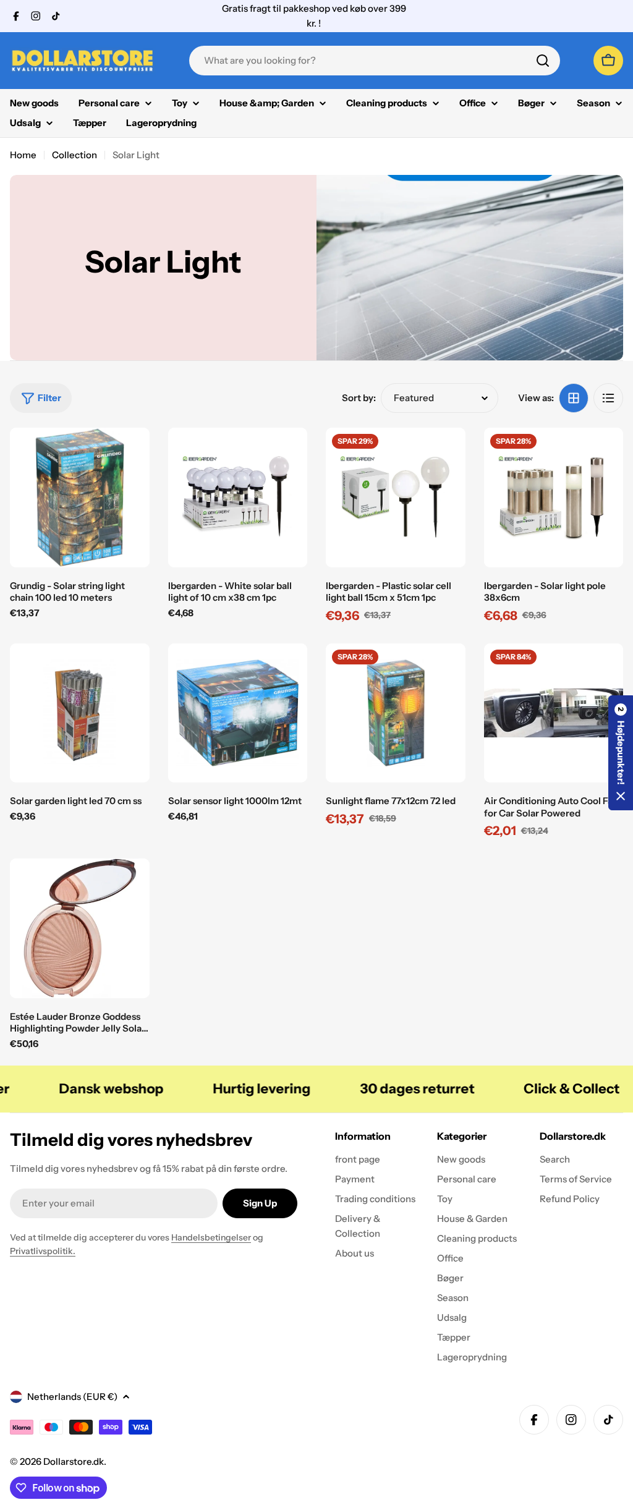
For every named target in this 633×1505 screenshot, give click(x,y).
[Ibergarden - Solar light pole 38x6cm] (554, 497)
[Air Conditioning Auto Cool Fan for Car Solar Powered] (554, 713)
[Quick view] (132, 455)
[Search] (542, 60)
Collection (74, 155)
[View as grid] (573, 398)
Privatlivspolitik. (42, 1251)
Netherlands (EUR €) (72, 1396)
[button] (620, 752)
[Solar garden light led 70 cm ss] (80, 713)
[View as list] (608, 398)
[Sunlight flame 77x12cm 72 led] (395, 713)
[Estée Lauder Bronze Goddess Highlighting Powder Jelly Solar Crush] (80, 928)
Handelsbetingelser (211, 1237)
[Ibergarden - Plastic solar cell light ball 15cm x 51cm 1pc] (395, 497)
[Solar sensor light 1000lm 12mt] (238, 713)
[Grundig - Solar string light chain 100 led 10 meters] (80, 497)
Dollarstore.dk (73, 1461)
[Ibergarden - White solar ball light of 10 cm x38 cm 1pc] (238, 497)
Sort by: (359, 398)
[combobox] (374, 60)
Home (23, 155)
